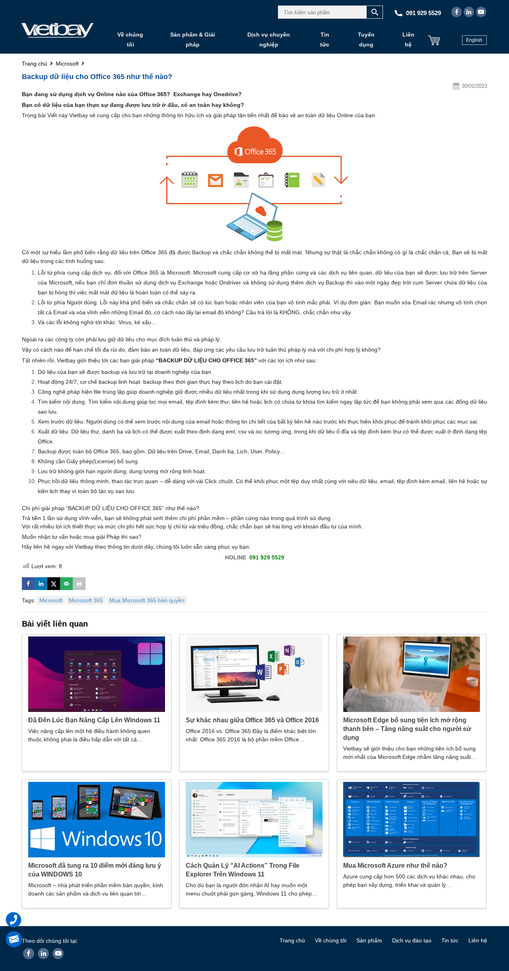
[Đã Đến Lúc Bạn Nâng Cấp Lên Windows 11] (96, 673)
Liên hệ (408, 39)
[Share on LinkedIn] (41, 583)
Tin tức (324, 39)
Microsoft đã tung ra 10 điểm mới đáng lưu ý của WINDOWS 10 (94, 870)
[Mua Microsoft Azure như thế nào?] (411, 819)
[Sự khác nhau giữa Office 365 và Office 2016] (254, 673)
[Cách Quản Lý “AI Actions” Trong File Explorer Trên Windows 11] (254, 819)
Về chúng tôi (130, 39)
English (474, 40)
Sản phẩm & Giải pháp (192, 39)
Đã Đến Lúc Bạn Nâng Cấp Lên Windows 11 (94, 720)
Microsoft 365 (86, 600)
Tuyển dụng (366, 39)
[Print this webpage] (79, 583)
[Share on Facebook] (28, 583)
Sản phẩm (369, 940)
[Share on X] (53, 583)
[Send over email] (66, 583)
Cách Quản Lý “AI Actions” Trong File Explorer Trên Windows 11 (242, 870)
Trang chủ (292, 940)
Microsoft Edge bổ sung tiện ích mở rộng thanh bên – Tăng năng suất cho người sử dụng (407, 729)
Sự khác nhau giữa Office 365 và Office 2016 (252, 720)
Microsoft (50, 600)
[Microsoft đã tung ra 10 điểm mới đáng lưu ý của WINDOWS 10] (96, 819)
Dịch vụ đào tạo (411, 940)
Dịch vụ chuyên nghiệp (268, 39)
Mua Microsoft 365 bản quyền (147, 600)
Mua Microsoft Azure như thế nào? (395, 865)
